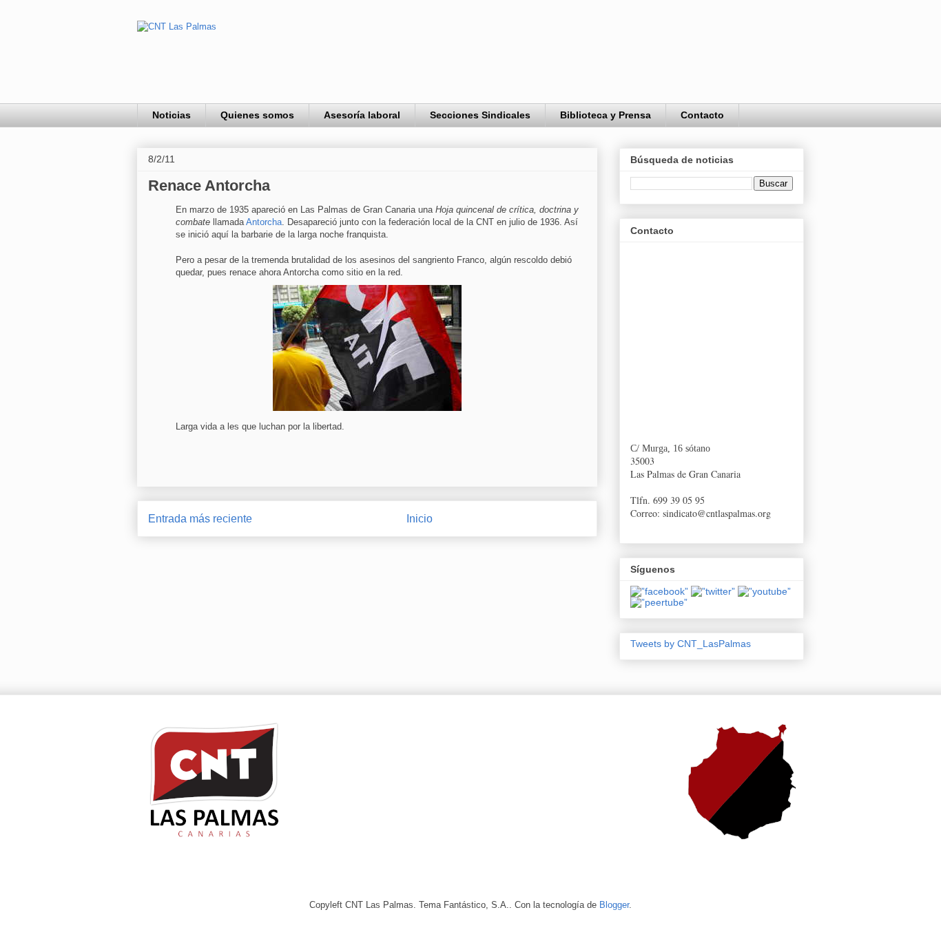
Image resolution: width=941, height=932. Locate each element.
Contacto (702, 114)
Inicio (419, 519)
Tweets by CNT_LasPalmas (690, 643)
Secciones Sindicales (480, 114)
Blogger (614, 905)
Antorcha (264, 222)
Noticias (171, 114)
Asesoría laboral (362, 114)
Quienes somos (257, 114)
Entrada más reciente (200, 519)
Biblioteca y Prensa (605, 114)
